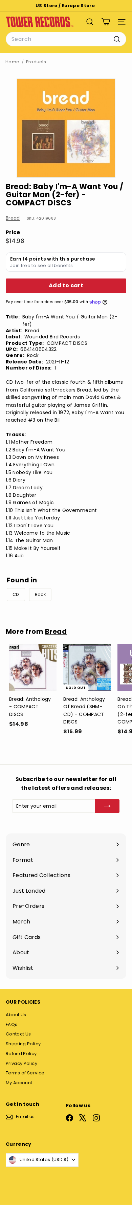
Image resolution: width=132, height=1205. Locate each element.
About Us (16, 1014)
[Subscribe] (107, 806)
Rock (40, 594)
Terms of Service (25, 1073)
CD (16, 594)
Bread (13, 218)
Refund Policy (21, 1053)
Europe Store (78, 5)
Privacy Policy (21, 1063)
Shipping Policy (23, 1044)
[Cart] (106, 22)
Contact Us (18, 1034)
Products (36, 62)
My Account (19, 1082)
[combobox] (66, 39)
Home (12, 62)
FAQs (11, 1024)
